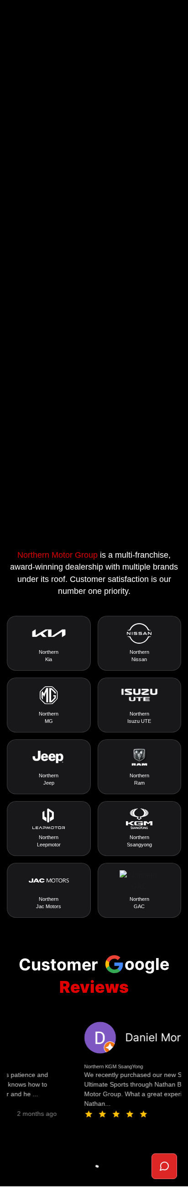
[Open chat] (164, 1166)
